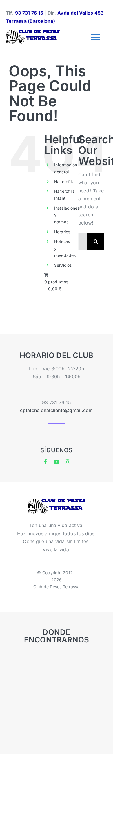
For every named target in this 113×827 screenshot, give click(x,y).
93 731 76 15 (29, 13)
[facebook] (45, 461)
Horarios (62, 231)
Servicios (63, 265)
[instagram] (67, 461)
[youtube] (56, 461)
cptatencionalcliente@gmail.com (56, 410)
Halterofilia (64, 181)
